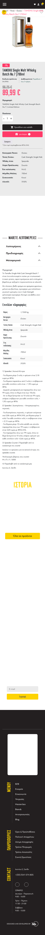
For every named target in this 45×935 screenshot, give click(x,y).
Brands (18, 809)
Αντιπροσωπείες (22, 814)
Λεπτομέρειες (13, 246)
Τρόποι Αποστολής (23, 852)
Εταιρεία (19, 789)
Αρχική (5, 11)
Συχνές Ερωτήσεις (23, 857)
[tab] (22, 246)
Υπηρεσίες (19, 799)
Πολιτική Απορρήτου (24, 837)
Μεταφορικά (13, 260)
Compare (7, 141)
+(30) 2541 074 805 (24, 875)
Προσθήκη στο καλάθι (23, 127)
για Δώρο (23, 134)
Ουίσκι (19, 11)
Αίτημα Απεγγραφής (24, 842)
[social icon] (17, 884)
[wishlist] (35, 4)
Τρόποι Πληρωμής (23, 847)
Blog (17, 819)
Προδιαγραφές (14, 253)
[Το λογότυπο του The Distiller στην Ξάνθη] (20, 4)
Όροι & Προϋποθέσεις (25, 832)
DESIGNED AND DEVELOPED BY (18, 924)
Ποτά (12, 11)
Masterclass (20, 804)
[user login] (38, 4)
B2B (17, 784)
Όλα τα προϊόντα (22, 536)
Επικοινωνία (20, 794)
